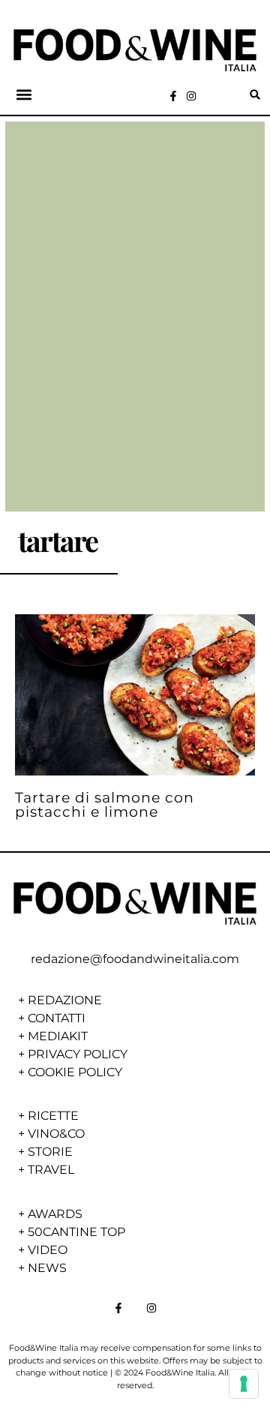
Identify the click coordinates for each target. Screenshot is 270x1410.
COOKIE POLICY (75, 1072)
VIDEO (48, 1250)
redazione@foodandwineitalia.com (135, 959)
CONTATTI (57, 1018)
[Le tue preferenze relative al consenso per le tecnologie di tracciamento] (244, 1384)
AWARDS (55, 1214)
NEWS (47, 1268)
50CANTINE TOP (76, 1232)
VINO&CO (56, 1133)
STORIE (50, 1151)
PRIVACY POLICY (78, 1054)
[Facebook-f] (173, 96)
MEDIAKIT (58, 1036)
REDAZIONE (65, 1000)
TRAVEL (51, 1169)
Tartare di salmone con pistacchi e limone (104, 804)
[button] (24, 94)
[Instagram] (191, 96)
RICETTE (53, 1115)
